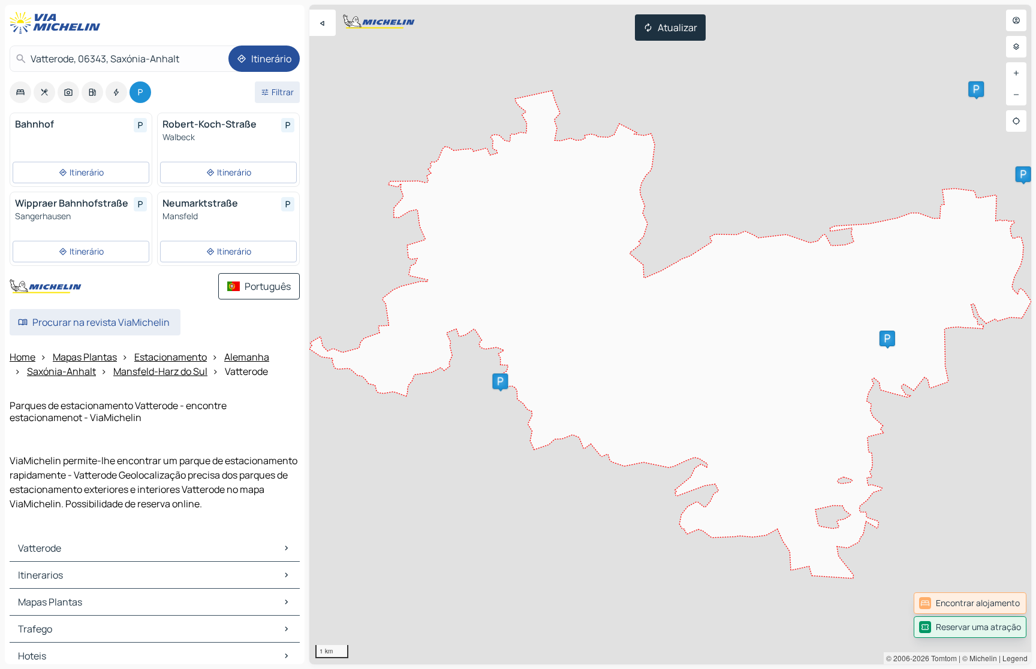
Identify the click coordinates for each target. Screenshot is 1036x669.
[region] (670, 334)
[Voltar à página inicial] (58, 23)
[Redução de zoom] (1016, 94)
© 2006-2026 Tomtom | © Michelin (941, 658)
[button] (1023, 174)
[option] (20, 92)
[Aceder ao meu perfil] (1016, 20)
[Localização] (1016, 121)
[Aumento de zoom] (1016, 73)
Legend (1015, 658)
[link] (970, 603)
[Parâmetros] (1016, 46)
